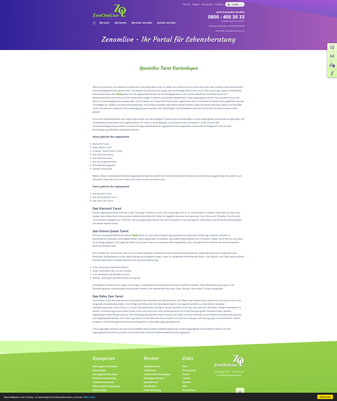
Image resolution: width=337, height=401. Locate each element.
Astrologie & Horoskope (105, 374)
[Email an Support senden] (332, 56)
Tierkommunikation (103, 382)
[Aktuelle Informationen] (332, 73)
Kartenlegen (99, 370)
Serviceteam (189, 370)
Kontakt (186, 382)
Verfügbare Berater (154, 378)
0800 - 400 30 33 (226, 17)
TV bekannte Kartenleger (157, 374)
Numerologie (100, 390)
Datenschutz (189, 390)
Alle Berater (150, 386)
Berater (105, 22)
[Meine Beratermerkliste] (332, 64)
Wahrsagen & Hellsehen (105, 366)
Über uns (186, 4)
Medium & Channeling (104, 378)
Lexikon (186, 378)
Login (235, 4)
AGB (184, 386)
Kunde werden (166, 22)
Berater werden (142, 22)
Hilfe (184, 366)
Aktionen (121, 22)
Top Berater (150, 370)
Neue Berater (151, 382)
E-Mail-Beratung (152, 390)
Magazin (195, 4)
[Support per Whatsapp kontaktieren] (332, 47)
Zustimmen (325, 396)
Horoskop (219, 4)
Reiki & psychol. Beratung (106, 386)
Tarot (119, 94)
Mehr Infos (89, 397)
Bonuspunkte (207, 4)
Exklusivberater (152, 366)
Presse (185, 374)
